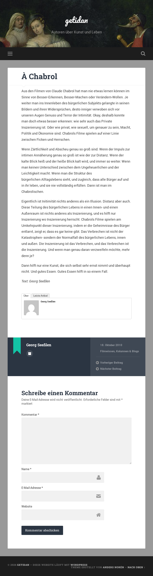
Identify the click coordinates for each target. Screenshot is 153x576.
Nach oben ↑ (136, 567)
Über (26, 295)
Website (26, 506)
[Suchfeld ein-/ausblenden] (143, 53)
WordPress (79, 564)
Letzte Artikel (40, 295)
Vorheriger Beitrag (111, 362)
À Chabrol (39, 76)
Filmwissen (107, 351)
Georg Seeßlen (48, 301)
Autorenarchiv (29, 353)
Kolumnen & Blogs (127, 351)
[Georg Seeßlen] (31, 314)
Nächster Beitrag (110, 368)
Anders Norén (113, 567)
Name (26, 469)
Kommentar (30, 414)
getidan (76, 19)
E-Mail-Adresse (32, 487)
